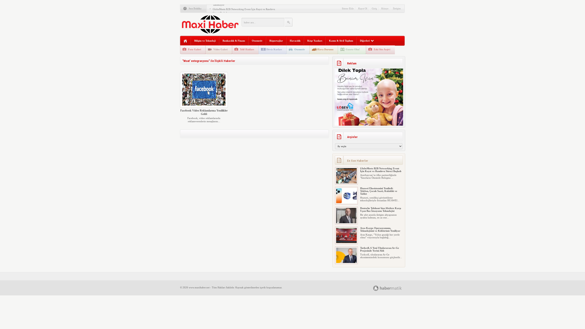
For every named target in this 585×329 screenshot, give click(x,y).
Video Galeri (220, 49)
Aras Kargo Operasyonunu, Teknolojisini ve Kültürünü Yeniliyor (380, 229)
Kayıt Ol (362, 8)
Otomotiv (257, 40)
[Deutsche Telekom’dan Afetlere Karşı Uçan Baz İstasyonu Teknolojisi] (346, 222)
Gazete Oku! (353, 49)
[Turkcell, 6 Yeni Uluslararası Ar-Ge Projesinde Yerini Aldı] (346, 262)
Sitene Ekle (348, 8)
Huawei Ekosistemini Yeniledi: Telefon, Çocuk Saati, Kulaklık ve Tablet (378, 191)
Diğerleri (365, 40)
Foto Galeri (194, 49)
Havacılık (295, 40)
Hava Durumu (325, 49)
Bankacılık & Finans (234, 40)
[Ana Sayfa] (185, 41)
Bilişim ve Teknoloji (205, 40)
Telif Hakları (247, 49)
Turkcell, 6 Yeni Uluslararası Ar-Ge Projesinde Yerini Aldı (379, 249)
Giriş (374, 8)
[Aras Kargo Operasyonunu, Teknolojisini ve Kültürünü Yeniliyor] (346, 242)
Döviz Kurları (274, 49)
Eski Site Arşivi (382, 49)
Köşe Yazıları (314, 40)
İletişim (397, 8)
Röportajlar (276, 40)
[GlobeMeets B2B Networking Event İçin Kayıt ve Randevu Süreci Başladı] (346, 182)
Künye (384, 8)
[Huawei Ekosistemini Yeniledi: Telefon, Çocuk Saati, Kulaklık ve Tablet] (346, 202)
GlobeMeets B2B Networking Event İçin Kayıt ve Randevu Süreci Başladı (380, 169)
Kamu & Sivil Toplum (341, 40)
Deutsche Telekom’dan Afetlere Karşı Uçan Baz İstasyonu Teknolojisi (380, 209)
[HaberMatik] (392, 288)
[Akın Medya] (376, 288)
